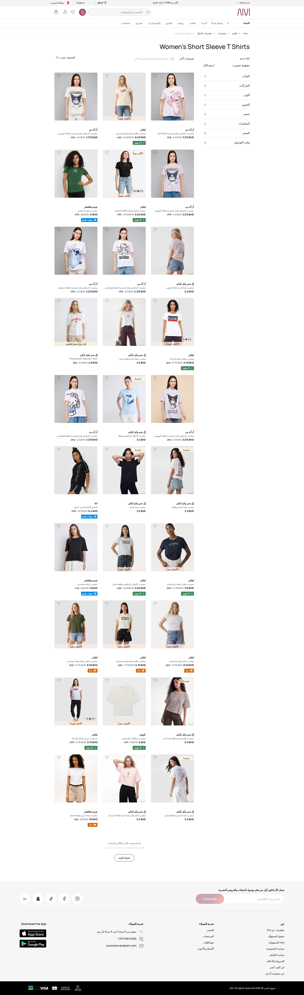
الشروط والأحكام (275, 961)
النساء (246, 23)
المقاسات (244, 123)
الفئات (246, 76)
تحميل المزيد (124, 857)
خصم (246, 114)
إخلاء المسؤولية (276, 942)
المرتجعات (208, 936)
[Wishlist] (155, 76)
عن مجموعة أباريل (274, 973)
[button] (73, 12)
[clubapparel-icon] (82, 12)
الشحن (210, 930)
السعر (246, 133)
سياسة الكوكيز (276, 954)
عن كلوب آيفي (277, 967)
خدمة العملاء (244, 2)
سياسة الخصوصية (275, 948)
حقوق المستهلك (276, 936)
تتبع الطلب (208, 942)
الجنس (246, 104)
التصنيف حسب (67, 57)
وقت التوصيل (242, 142)
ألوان (247, 95)
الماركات (244, 85)
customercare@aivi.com (121, 945)
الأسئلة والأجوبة (206, 948)
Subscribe (210, 899)
